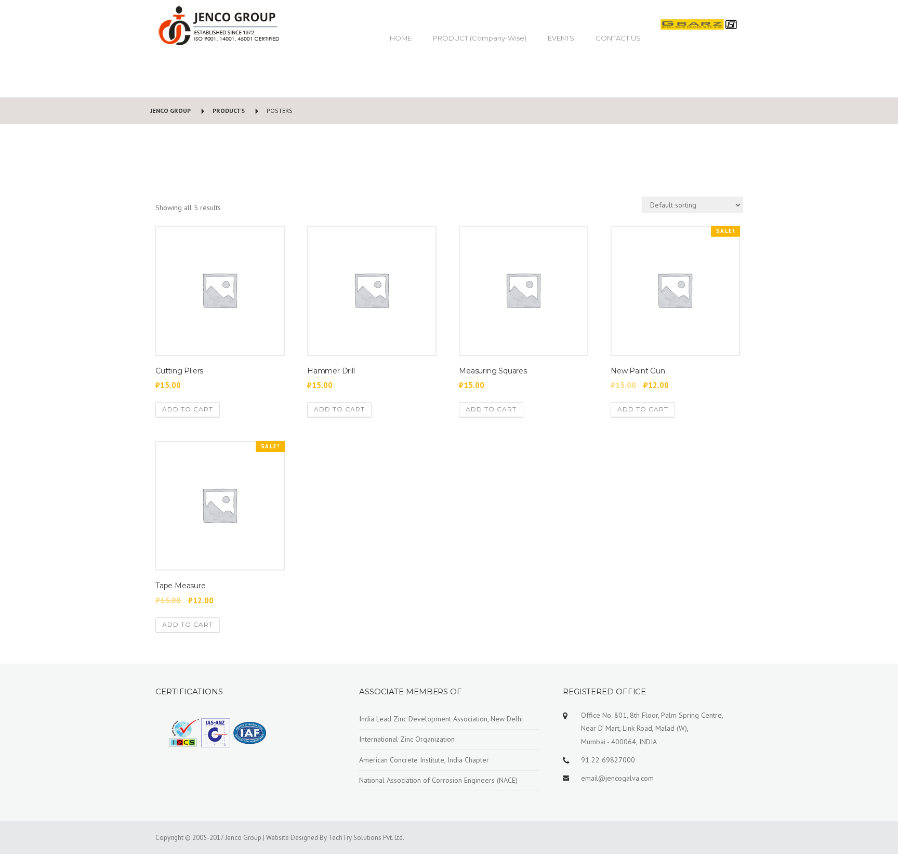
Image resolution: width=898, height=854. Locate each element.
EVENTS (561, 38)
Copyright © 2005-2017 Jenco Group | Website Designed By (241, 837)
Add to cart (187, 409)
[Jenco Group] (217, 25)
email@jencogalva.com (617, 778)
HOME (401, 38)
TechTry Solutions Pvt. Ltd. (366, 837)
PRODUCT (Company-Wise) (479, 38)
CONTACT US (618, 38)
